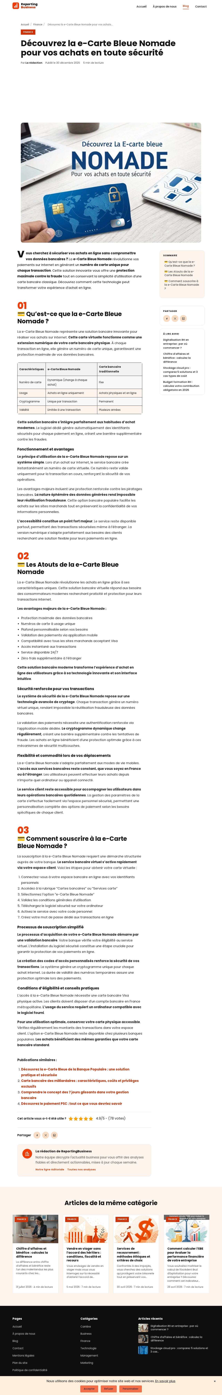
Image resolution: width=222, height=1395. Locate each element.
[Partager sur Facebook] (36, 1135)
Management (89, 1355)
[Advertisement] (111, 94)
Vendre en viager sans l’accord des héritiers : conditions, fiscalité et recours (84, 1254)
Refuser (108, 1388)
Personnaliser (130, 1388)
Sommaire (170, 255)
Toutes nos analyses (81, 1169)
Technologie (88, 1348)
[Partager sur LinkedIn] (54, 1135)
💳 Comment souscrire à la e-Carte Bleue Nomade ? (181, 284)
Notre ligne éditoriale (50, 1169)
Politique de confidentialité (29, 1370)
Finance (37, 24)
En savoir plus (165, 1381)
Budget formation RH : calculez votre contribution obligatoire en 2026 (181, 386)
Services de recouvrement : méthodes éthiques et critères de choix (133, 1254)
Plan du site (19, 1363)
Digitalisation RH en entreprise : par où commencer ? (176, 344)
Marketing (86, 1363)
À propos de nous (165, 6)
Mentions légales (23, 1355)
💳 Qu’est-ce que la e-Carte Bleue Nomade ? (179, 263)
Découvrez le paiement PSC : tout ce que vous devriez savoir (71, 1103)
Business (86, 1334)
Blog (186, 6)
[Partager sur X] (45, 1135)
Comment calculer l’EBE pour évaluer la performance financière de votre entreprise (185, 1254)
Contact (201, 6)
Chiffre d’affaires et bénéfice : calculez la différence (177, 358)
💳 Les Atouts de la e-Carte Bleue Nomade (179, 273)
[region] (79, 388)
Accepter (89, 1388)
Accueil (141, 6)
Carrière (85, 1326)
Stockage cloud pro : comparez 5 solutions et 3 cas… (179, 1350)
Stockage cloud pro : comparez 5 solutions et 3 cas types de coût (180, 372)
